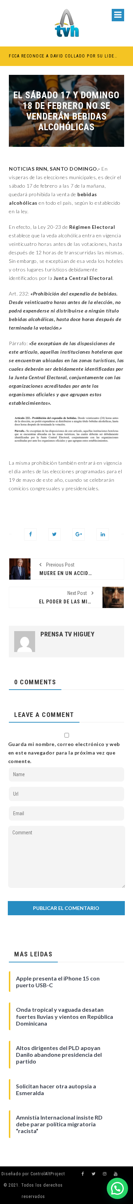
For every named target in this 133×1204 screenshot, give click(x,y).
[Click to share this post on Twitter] (54, 534)
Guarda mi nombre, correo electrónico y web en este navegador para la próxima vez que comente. (64, 752)
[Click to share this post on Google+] (78, 534)
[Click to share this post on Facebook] (30, 534)
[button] (117, 1188)
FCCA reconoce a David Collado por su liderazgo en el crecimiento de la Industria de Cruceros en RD (63, 56)
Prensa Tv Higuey (67, 634)
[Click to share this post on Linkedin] (102, 534)
